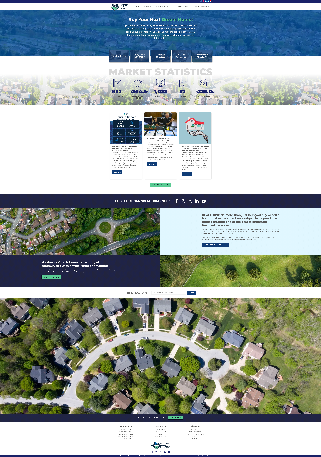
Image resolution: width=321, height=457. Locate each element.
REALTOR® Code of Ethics (125, 436)
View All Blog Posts (160, 185)
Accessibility (158, 456)
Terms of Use (143, 456)
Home (137, 6)
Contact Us (195, 439)
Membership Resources (163, 6)
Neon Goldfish (207, 455)
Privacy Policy (151, 456)
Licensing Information (126, 434)
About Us (147, 6)
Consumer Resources (201, 6)
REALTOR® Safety (125, 439)
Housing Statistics (160, 429)
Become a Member (125, 431)
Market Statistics (160, 71)
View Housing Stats (51, 277)
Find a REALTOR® (136, 292)
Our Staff (195, 436)
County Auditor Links (160, 436)
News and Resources (182, 6)
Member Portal (126, 429)
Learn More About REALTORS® (216, 245)
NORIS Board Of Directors (195, 434)
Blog (160, 434)
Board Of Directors (195, 431)
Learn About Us (175, 418)
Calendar (160, 439)
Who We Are (195, 429)
